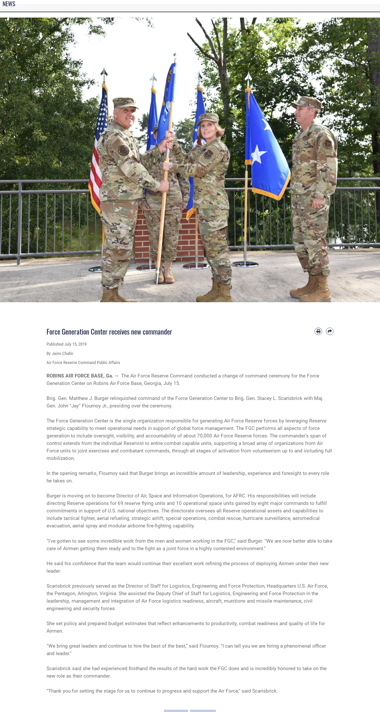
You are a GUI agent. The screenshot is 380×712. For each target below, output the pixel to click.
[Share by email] (329, 331)
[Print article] (318, 331)
